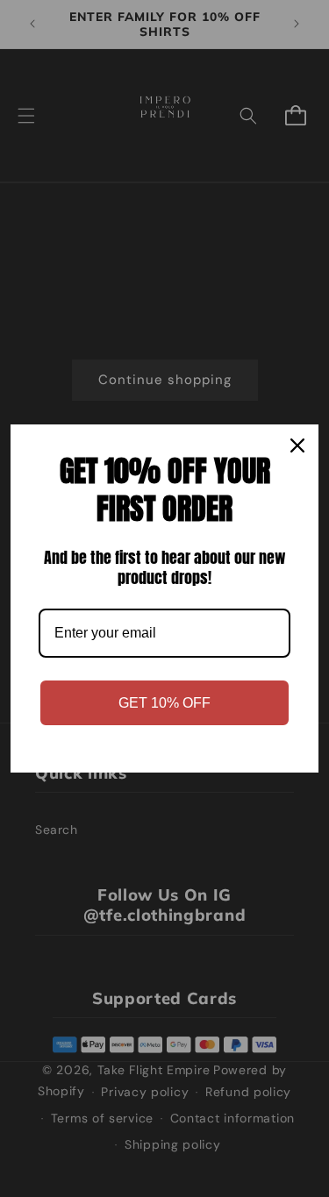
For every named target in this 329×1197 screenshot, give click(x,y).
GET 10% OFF (164, 702)
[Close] (297, 445)
